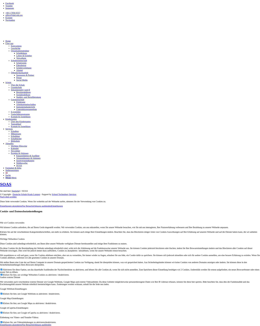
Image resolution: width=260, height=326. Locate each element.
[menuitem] (132, 13)
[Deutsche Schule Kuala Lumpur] (20, 36)
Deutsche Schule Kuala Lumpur (26, 194)
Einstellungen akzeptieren (11, 206)
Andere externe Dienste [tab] (10, 277)
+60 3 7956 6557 (12, 13)
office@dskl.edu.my (14, 15)
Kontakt (8, 18)
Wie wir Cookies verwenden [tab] (12, 223)
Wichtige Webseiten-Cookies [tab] (12, 239)
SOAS (5, 184)
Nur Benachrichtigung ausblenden (36, 206)
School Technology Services (64, 194)
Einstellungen (57, 206)
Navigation (10, 20)
